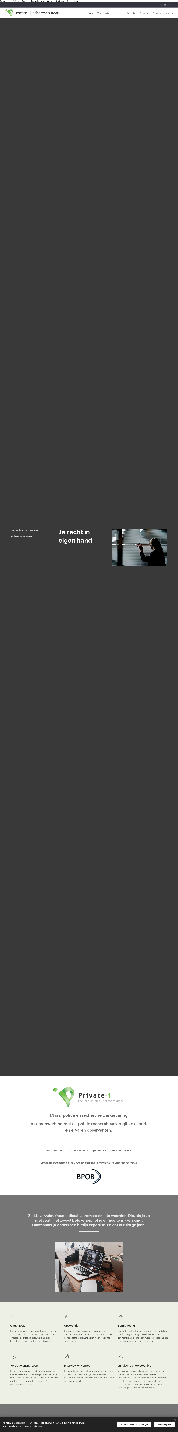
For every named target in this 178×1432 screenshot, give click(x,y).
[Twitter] (165, 5)
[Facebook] (161, 5)
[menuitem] (91, 13)
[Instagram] (169, 5)
